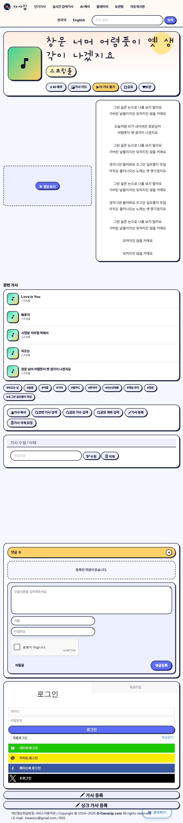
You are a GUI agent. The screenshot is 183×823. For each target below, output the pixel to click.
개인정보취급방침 (22, 813)
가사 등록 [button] (94, 795)
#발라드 (75, 387)
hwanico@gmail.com (40, 818)
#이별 (45, 387)
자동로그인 (20, 738)
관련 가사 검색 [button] (47, 412)
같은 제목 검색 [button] (109, 412)
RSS (62, 818)
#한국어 (92, 387)
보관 (148, 87)
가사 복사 (20, 412)
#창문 (150, 387)
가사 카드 (81, 87)
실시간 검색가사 (62, 7)
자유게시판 (137, 7)
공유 (130, 87)
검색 (170, 20)
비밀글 (19, 665)
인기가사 (40, 7)
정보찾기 (167, 738)
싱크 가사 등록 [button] (94, 805)
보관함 (119, 7)
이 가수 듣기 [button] (107, 87)
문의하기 (159, 812)
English (79, 20)
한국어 (62, 20)
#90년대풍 (112, 387)
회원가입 (135, 687)
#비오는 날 (12, 387)
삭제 (111, 457)
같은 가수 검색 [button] (78, 412)
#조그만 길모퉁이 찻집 (19, 397)
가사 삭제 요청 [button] (23, 423)
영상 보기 (49, 187)
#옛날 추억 (133, 387)
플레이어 (102, 7)
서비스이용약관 (45, 813)
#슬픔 (30, 387)
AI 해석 (85, 7)
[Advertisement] (91, 503)
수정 (93, 457)
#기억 (59, 387)
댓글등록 (161, 665)
